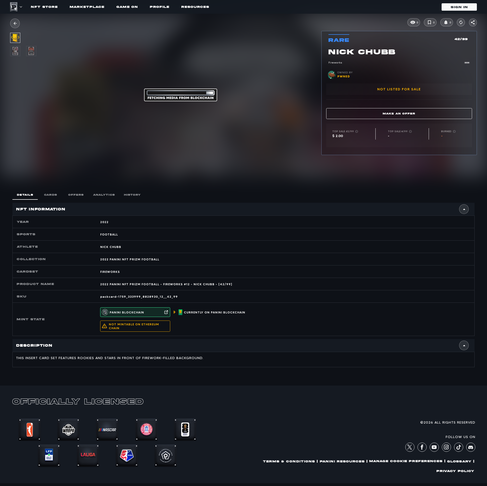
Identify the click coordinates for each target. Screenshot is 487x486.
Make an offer (399, 113)
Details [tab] (25, 194)
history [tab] (132, 194)
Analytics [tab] (104, 194)
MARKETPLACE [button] (87, 7)
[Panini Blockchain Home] (14, 7)
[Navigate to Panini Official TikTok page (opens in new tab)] (458, 450)
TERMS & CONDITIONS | (290, 461)
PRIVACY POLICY (455, 471)
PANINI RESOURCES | (344, 461)
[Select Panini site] (20, 7)
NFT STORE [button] (44, 7)
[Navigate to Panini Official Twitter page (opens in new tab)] (409, 448)
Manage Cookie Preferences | (407, 461)
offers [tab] (76, 194)
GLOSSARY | (460, 461)
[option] (18, 51)
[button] (15, 23)
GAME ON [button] (127, 7)
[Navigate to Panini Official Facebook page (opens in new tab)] (422, 448)
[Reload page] (461, 22)
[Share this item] (473, 22)
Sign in (459, 7)
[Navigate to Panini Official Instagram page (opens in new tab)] (446, 448)
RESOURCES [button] (195, 7)
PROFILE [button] (159, 7)
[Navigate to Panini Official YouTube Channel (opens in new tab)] (434, 448)
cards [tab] (50, 194)
